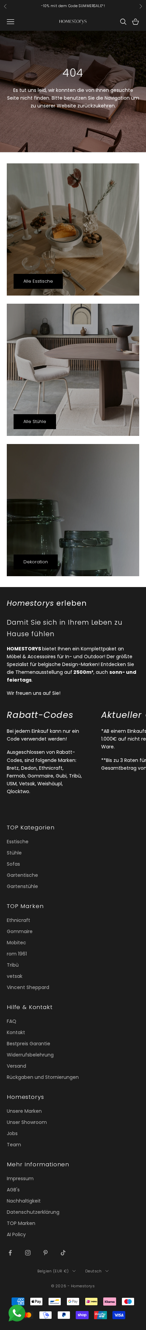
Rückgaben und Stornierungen (43, 1077)
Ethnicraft (18, 920)
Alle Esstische (38, 281)
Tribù (13, 965)
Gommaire (20, 931)
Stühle (14, 852)
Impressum (20, 1178)
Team (14, 1144)
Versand (16, 1066)
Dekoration (35, 562)
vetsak (14, 976)
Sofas (13, 864)
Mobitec (16, 942)
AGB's (13, 1189)
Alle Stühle (34, 421)
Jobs (12, 1133)
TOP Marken (21, 1223)
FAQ (11, 1021)
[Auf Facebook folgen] (10, 1252)
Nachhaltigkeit (24, 1200)
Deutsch (93, 1271)
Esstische (18, 841)
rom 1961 (17, 953)
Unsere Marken (24, 1111)
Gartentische (22, 875)
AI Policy (16, 1234)
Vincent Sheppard (28, 987)
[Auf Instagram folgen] (27, 1252)
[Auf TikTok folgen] (63, 1252)
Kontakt (16, 1032)
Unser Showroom (27, 1122)
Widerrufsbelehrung (30, 1054)
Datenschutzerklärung (33, 1212)
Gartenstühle (22, 886)
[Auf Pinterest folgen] (45, 1252)
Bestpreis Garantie (28, 1043)
